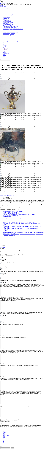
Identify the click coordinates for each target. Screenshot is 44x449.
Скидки (4, 54)
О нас (4, 56)
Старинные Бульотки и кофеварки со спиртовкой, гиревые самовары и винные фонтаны (19, 214)
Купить (1, 195)
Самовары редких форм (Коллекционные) (10, 215)
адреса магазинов (3, 57)
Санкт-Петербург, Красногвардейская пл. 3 (17, 218)
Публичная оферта (30, 444)
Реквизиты (36, 444)
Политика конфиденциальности (21, 444)
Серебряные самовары (7, 216)
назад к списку (3, 429)
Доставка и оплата (6, 53)
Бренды (4, 51)
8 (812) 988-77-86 (3, 3)
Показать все (12, 219)
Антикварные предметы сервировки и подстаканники (14, 60)
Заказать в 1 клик (6, 195)
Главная (1, 60)
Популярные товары (6, 219)
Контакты (4, 55)
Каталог (1, 5)
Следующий (8, 62)
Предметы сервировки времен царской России (11, 213)
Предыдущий (3, 62)
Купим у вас (12, 195)
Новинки (4, 52)
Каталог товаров (3, 6)
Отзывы (4, 220)
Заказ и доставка (6, 435)
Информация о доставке (4, 218)
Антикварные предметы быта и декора (10, 212)
